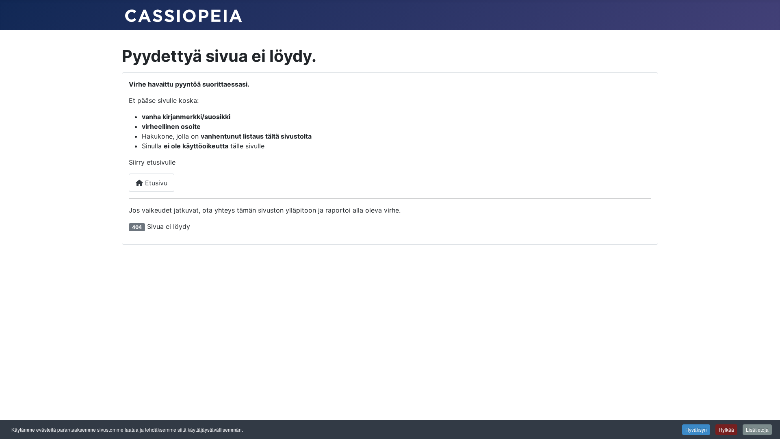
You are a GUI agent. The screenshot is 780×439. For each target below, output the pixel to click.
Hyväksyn (696, 429)
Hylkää (726, 429)
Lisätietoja (757, 429)
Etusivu (155, 183)
